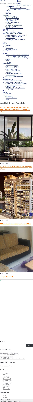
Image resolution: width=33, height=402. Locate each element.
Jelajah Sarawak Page (8, 30)
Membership (9, 48)
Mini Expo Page (7, 15)
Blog (4, 395)
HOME (19, 3)
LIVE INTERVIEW (11, 20)
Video (11, 40)
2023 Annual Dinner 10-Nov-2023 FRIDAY (17, 55)
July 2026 (5, 374)
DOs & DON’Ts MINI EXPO (14, 25)
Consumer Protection (11, 49)
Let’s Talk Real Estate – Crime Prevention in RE (12, 359)
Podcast (5, 397)
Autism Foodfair (7, 51)
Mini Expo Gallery (11, 26)
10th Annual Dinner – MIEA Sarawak (13, 33)
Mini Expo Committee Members (14, 28)
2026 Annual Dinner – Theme (14, 36)
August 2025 (6, 381)
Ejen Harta (2, 0)
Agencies (8, 23)
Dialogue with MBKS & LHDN (8, 357)
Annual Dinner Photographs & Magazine (20, 9)
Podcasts (5, 29)
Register (8, 45)
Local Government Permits (13, 22)
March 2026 (6, 377)
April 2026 (6, 376)
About (4, 46)
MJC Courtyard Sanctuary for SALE (15, 224)
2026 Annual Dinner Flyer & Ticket (9, 353)
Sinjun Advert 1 (6, 277)
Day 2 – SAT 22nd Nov (12, 18)
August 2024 (6, 386)
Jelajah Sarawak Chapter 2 (6, 356)
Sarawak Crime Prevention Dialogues (12, 32)
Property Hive (16, 401)
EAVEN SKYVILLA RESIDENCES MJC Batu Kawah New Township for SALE (15, 109)
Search (1, 343)
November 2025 (7, 379)
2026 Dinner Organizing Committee (15, 39)
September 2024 (7, 384)
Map (4, 42)
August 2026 (6, 373)
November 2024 (7, 383)
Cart (7, 12)
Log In (5, 43)
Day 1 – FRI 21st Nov (12, 16)
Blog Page (9, 10)
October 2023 (6, 389)
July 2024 (5, 387)
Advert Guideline (10, 38)
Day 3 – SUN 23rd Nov (12, 19)
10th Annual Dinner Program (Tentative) (16, 35)
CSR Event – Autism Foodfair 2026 (9, 354)
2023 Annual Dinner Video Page (18, 8)
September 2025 (7, 380)
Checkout (8, 13)
